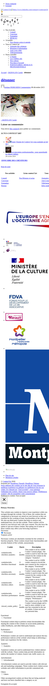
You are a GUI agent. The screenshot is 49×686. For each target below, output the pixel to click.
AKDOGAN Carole (15, 73)
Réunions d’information (18, 48)
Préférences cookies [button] (8, 496)
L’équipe (13, 57)
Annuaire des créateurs (18, 46)
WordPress (14, 483)
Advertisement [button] (6, 658)
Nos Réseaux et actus (27, 178)
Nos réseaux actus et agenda (20, 42)
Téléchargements (16, 52)
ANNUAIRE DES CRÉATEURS (14, 160)
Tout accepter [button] (20, 496)
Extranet (8, 6)
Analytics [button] (4, 644)
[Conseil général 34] (14, 320)
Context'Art (7, 481)
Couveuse (13, 34)
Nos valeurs (14, 61)
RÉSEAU (13, 38)
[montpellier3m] (19, 348)
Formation (13, 36)
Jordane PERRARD (11, 87)
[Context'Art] (10, 26)
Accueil (3, 73)
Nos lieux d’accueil (17, 63)
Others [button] (3, 672)
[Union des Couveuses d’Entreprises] (10, 472)
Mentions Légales (11, 478)
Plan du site (9, 475)
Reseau (3, 186)
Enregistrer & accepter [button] (9, 684)
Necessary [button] (4, 531)
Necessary (7, 533)
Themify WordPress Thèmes (29, 483)
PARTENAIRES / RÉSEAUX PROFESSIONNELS (21, 66)
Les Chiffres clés (16, 59)
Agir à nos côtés (16, 50)
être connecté (14, 129)
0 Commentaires (25, 87)
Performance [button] (5, 630)
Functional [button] (5, 615)
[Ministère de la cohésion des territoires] (14, 246)
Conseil (12, 32)
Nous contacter (10, 4)
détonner (8, 80)
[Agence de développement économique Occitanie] (19, 312)
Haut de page (5, 167)
